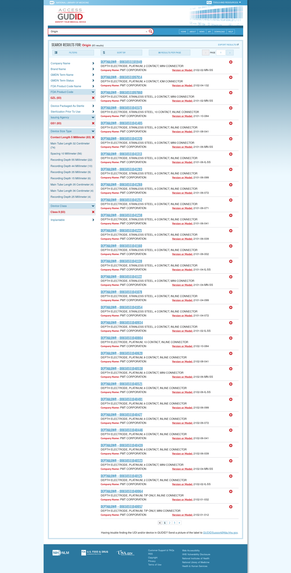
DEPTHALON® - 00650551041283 (121, 169)
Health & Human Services (194, 566)
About (193, 31)
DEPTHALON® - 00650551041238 (121, 215)
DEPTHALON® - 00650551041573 (121, 108)
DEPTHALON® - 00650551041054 (121, 307)
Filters (73, 52)
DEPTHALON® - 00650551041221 (121, 231)
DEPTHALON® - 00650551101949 (121, 62)
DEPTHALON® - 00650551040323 (122, 461)
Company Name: (110, 70)
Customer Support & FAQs (161, 550)
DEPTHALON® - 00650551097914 (121, 77)
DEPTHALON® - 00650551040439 (122, 445)
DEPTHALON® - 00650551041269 (121, 185)
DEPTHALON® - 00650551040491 (121, 399)
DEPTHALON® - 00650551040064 (122, 491)
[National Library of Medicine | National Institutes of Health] (60, 553)
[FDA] (209, 2)
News (201, 31)
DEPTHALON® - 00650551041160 (121, 246)
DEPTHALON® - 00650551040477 (121, 415)
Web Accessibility (191, 550)
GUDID (70, 15)
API (209, 31)
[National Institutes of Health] (53, 2)
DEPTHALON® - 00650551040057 (121, 507)
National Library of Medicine (72, 2)
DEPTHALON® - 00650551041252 (121, 200)
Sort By (121, 52)
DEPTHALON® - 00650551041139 (121, 261)
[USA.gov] (128, 553)
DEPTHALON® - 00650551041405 (121, 123)
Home (183, 31)
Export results (227, 44)
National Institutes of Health (195, 558)
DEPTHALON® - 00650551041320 (121, 139)
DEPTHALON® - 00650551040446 (122, 430)
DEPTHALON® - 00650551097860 (121, 93)
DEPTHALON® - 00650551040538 (122, 369)
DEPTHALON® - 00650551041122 (121, 277)
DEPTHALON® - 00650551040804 (122, 338)
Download (219, 31)
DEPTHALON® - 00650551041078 (121, 292)
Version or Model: (182, 70)
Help (230, 31)
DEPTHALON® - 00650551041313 (121, 154)
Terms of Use (154, 564)
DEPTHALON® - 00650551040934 (122, 323)
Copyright (152, 557)
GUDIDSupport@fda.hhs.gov (220, 532)
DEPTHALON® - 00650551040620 (122, 353)
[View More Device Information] (231, 62)
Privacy (152, 561)
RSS (150, 553)
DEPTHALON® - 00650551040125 (121, 476)
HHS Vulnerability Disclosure (196, 554)
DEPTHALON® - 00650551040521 (121, 384)
